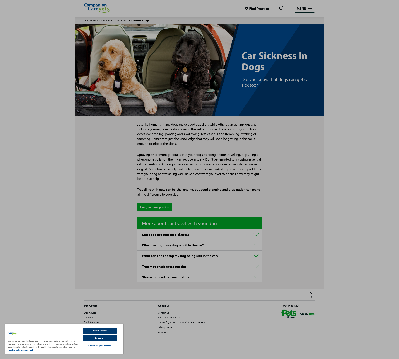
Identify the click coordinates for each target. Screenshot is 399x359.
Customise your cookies (99, 345)
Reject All (99, 338)
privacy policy (29, 350)
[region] (64, 339)
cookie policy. (15, 350)
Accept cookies (100, 330)
